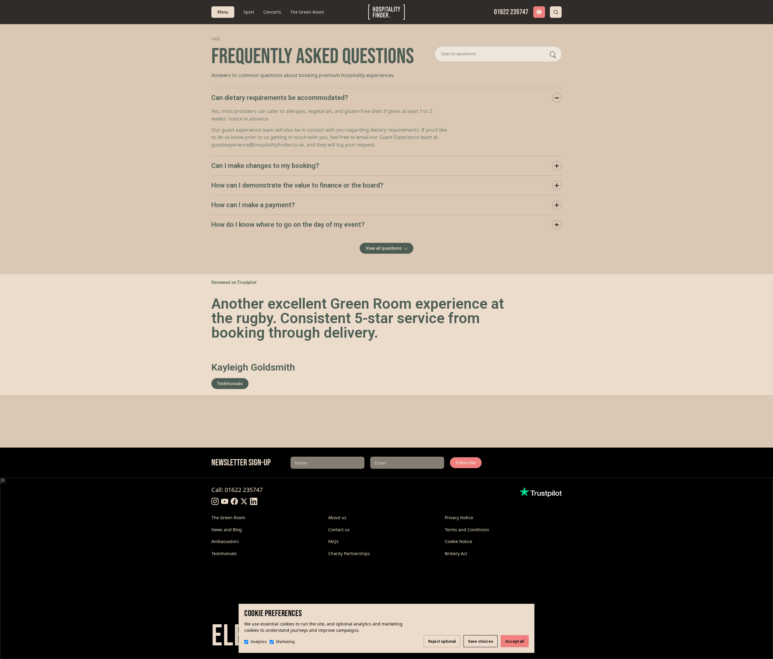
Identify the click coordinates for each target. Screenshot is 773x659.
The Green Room (307, 12)
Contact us (339, 529)
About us (337, 517)
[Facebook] (234, 501)
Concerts (272, 12)
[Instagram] (215, 501)
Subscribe (466, 462)
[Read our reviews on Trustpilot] (540, 492)
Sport (248, 12)
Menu (222, 12)
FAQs (333, 541)
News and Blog (226, 529)
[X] (244, 501)
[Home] (386, 12)
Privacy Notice (459, 517)
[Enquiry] (539, 12)
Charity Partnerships (349, 553)
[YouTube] (224, 501)
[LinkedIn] (253, 501)
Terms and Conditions (467, 529)
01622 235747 (511, 12)
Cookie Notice (458, 541)
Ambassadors (225, 541)
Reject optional (442, 641)
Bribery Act (456, 553)
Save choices (480, 641)
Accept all (514, 641)
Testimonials (230, 383)
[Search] (556, 12)
